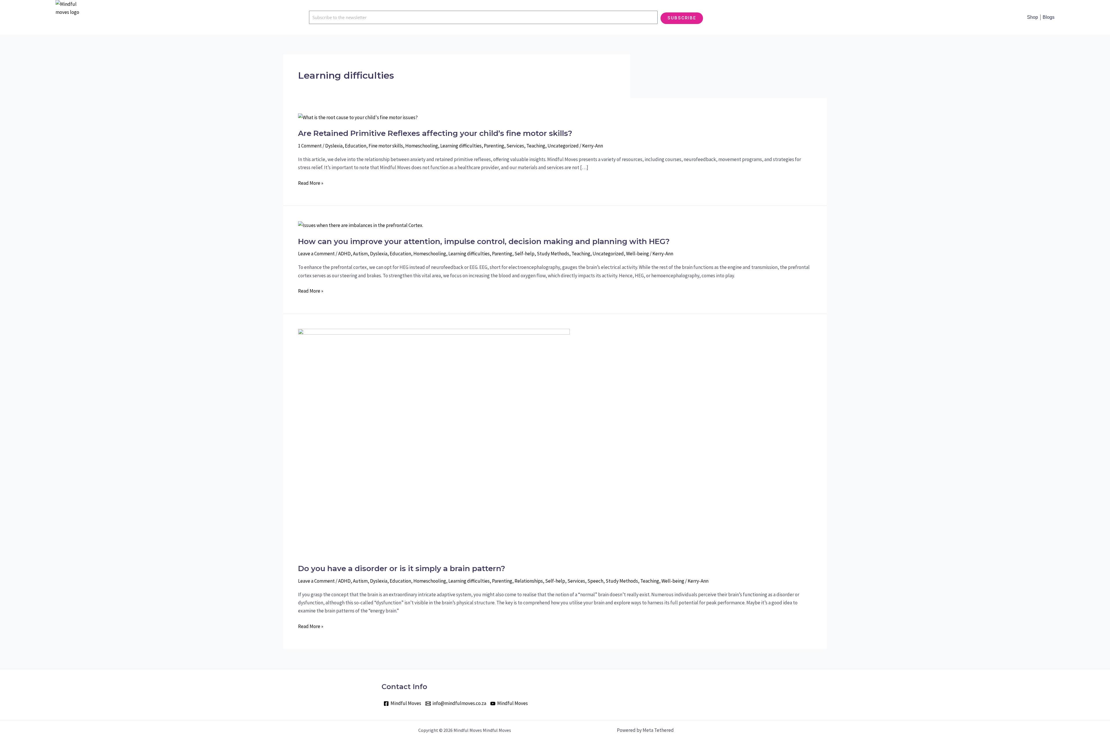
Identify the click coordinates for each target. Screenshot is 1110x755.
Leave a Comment (316, 253)
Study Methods (553, 253)
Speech (595, 581)
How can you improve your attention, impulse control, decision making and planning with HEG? (484, 241)
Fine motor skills (386, 146)
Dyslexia (334, 146)
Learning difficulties (461, 146)
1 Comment (310, 146)
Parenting (494, 146)
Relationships (529, 581)
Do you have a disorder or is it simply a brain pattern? (401, 568)
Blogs (1048, 17)
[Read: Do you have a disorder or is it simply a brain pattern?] (434, 442)
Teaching (535, 146)
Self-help (524, 253)
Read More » (310, 183)
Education (355, 146)
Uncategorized (563, 146)
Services (515, 146)
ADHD (344, 253)
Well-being (637, 253)
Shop (1032, 17)
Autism (360, 253)
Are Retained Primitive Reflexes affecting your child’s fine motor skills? (435, 133)
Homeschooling (421, 146)
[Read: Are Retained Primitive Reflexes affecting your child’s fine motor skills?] (358, 117)
